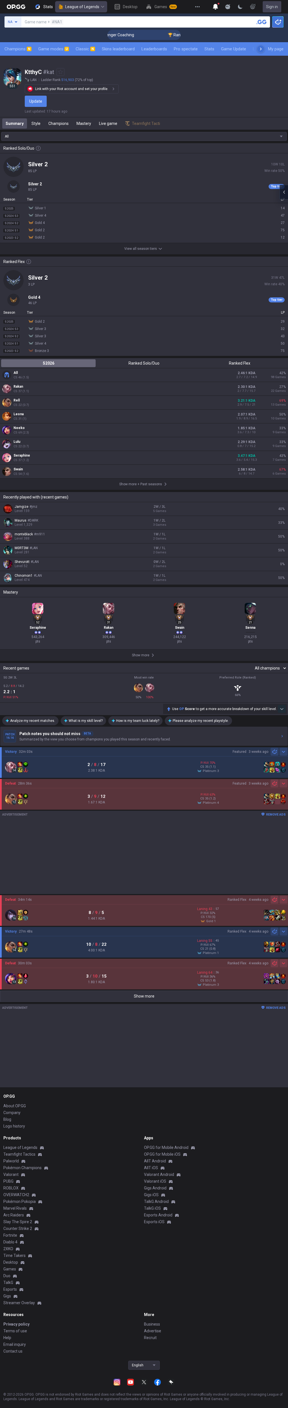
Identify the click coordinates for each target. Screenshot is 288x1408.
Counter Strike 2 (17, 1228)
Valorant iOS (155, 1181)
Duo (6, 1276)
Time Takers (14, 1255)
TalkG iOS (152, 1208)
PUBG (8, 1181)
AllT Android (155, 1161)
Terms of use (15, 1331)
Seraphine (22, 455)
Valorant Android (159, 1174)
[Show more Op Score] (282, 709)
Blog (7, 1119)
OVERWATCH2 (16, 1195)
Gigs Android (155, 1188)
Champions (17, 48)
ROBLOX (11, 1188)
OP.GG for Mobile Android (166, 1147)
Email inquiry (14, 1344)
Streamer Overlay (19, 1303)
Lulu (17, 442)
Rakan (18, 387)
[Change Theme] (240, 6)
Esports (10, 1289)
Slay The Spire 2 (17, 1222)
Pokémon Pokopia (19, 1201)
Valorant (11, 1174)
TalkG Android (156, 1201)
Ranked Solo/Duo (144, 363)
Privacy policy (16, 1324)
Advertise (152, 1331)
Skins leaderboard (118, 48)
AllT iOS (151, 1168)
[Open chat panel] (284, 192)
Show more (144, 996)
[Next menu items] (261, 49)
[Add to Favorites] (60, 72)
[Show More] (215, 6)
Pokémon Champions (22, 1168)
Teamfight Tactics (19, 1154)
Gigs (7, 1296)
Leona (19, 414)
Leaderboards (154, 48)
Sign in (272, 7)
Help (7, 1337)
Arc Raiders (13, 1215)
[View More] (197, 6)
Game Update (233, 48)
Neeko (19, 428)
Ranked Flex (239, 363)
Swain (18, 469)
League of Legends (82, 7)
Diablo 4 (10, 1242)
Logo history (14, 1126)
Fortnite (10, 1235)
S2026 (48, 363)
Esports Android (158, 1215)
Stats (209, 48)
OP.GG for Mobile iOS (162, 1154)
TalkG (8, 1282)
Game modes (53, 48)
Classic (85, 48)
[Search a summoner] (261, 22)
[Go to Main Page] (16, 7)
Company (12, 1112)
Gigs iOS (151, 1195)
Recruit (150, 1337)
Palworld (11, 1161)
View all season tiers (140, 249)
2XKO (8, 1249)
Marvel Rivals (15, 1208)
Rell (17, 400)
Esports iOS (154, 1222)
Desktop (10, 1262)
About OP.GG (14, 1106)
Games (9, 1269)
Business (152, 1324)
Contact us (12, 1351)
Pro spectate (186, 48)
